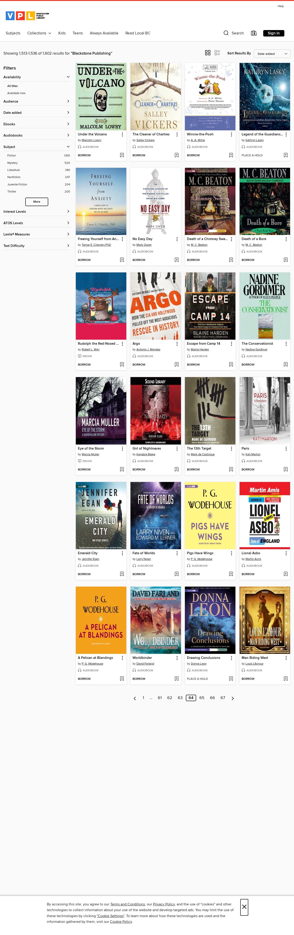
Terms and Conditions (127, 904)
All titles (12, 86)
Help (281, 6)
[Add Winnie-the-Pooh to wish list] (231, 156)
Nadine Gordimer (256, 349)
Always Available (104, 33)
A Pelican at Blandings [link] (95, 658)
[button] (233, 34)
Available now (16, 93)
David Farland (145, 664)
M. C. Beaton (199, 245)
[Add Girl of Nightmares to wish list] (176, 470)
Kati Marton (253, 454)
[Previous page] (134, 698)
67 (222, 697)
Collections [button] (37, 33)
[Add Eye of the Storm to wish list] (122, 470)
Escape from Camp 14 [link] (203, 344)
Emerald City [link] (88, 553)
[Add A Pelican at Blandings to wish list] (122, 679)
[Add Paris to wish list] (285, 470)
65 (201, 697)
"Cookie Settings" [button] (110, 916)
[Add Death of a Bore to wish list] (285, 260)
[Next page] (232, 698)
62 (169, 697)
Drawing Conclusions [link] (203, 658)
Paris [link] (245, 449)
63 (180, 697)
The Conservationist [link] (257, 344)
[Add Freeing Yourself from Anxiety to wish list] (122, 260)
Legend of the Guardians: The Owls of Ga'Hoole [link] (263, 134)
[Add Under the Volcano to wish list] (122, 156)
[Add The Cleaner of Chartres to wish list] (176, 156)
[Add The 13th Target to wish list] (231, 470)
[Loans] (254, 34)
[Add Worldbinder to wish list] (176, 679)
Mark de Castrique (203, 454)
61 (160, 697)
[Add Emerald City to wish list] (122, 574)
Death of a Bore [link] (254, 239)
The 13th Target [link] (199, 449)
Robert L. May (90, 349)
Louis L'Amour (254, 664)
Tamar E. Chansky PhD (96, 245)
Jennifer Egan (90, 559)
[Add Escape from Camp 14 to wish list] (231, 365)
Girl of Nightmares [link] (147, 449)
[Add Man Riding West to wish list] (285, 679)
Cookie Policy (121, 921)
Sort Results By (239, 53)
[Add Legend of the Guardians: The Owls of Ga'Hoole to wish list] (285, 156)
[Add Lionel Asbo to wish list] (285, 574)
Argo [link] (136, 344)
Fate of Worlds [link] (144, 553)
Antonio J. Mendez (148, 349)
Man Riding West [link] (255, 658)
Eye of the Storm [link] (91, 449)
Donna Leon (198, 664)
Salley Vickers (145, 140)
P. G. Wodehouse (201, 559)
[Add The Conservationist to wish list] (285, 365)
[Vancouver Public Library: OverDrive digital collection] (27, 15)
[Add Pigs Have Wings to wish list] (231, 574)
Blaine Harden (200, 349)
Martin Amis (253, 559)
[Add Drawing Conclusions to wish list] (231, 679)
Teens (78, 33)
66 (212, 697)
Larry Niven (143, 559)
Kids (62, 33)
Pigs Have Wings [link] (200, 553)
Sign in (274, 33)
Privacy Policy (164, 904)
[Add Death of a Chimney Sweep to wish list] (231, 260)
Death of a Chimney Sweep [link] (208, 239)
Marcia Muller (90, 454)
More (36, 202)
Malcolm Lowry (91, 140)
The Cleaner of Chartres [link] (151, 134)
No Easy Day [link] (143, 239)
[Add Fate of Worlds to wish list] (176, 574)
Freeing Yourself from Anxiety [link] (99, 239)
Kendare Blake (145, 454)
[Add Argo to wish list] (176, 365)
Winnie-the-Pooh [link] (200, 134)
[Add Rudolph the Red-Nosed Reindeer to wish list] (122, 365)
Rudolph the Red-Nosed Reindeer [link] (99, 344)
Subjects (13, 33)
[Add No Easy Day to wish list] (176, 260)
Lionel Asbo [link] (251, 553)
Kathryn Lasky (255, 140)
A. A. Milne (198, 140)
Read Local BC (137, 33)
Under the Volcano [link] (92, 134)
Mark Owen (144, 245)
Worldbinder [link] (142, 658)
